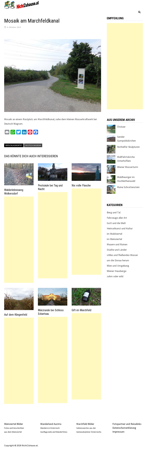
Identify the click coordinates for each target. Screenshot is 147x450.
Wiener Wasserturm (127, 167)
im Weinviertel (114, 239)
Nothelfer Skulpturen (128, 146)
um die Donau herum (118, 260)
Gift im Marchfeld (81, 310)
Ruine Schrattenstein (128, 187)
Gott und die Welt (116, 223)
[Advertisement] (19, 240)
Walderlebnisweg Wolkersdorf (13, 191)
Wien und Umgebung (118, 265)
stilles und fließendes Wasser (122, 255)
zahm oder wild (115, 276)
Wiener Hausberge (116, 271)
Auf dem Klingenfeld (15, 314)
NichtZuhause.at (30, 445)
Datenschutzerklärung (124, 427)
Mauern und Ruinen (117, 244)
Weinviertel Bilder (13, 424)
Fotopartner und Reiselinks (126, 424)
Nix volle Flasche (81, 185)
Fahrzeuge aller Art (117, 217)
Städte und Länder (117, 249)
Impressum (118, 431)
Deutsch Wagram (33, 145)
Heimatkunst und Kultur (120, 228)
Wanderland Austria (50, 424)
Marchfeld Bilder (85, 424)
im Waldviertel (114, 233)
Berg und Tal (113, 212)
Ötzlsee (121, 126)
